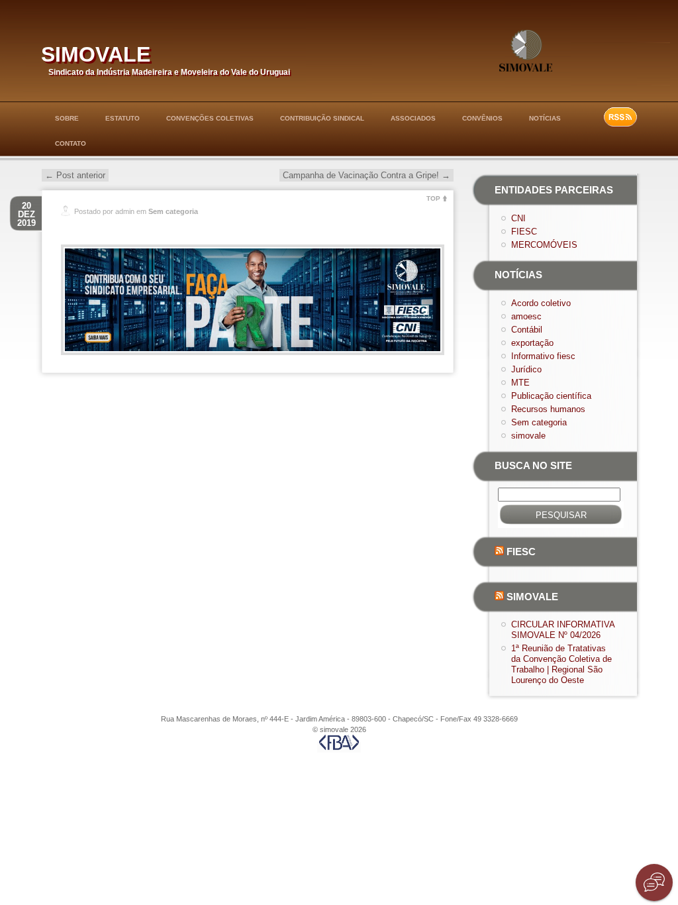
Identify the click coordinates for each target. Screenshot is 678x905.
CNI (518, 218)
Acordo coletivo (541, 303)
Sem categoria (173, 211)
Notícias (545, 118)
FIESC (524, 232)
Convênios (482, 118)
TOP (433, 198)
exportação (532, 343)
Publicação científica (551, 396)
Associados (413, 118)
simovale (95, 51)
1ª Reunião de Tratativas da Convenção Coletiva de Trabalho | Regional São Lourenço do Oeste (561, 664)
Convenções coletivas (210, 118)
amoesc (526, 316)
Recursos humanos (548, 409)
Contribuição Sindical (322, 118)
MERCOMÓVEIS (544, 245)
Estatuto (122, 118)
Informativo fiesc (543, 356)
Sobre (67, 118)
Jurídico (526, 369)
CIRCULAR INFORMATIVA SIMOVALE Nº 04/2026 (562, 629)
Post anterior (75, 175)
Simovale (532, 596)
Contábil (526, 330)
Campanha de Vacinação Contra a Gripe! (366, 175)
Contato (70, 143)
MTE (520, 383)
